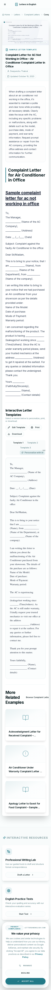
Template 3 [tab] (25, 447)
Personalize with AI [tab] (35, 452)
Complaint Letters (32, 14)
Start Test (23, 914)
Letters (17, 14)
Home (7, 14)
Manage (27, 966)
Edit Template (18, 427)
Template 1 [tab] (18, 443)
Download (17, 434)
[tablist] (25, 447)
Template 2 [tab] (32, 443)
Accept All (28, 981)
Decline (25, 973)
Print (37, 427)
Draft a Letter (23, 875)
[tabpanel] (25, 568)
